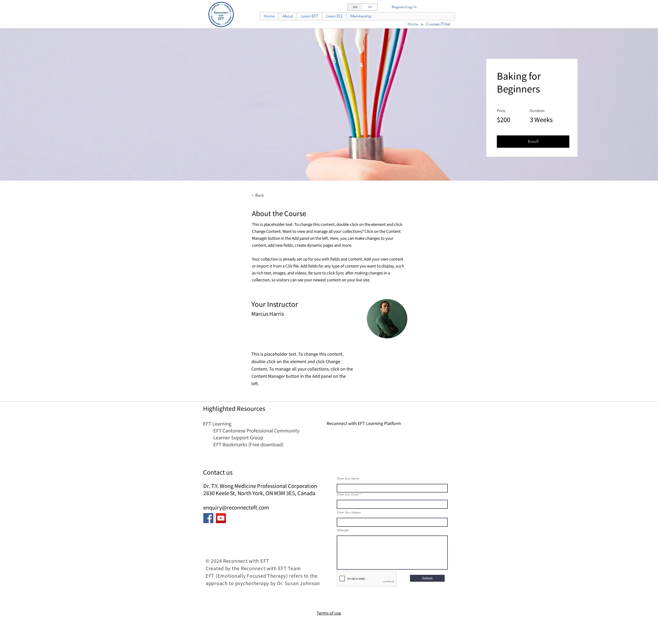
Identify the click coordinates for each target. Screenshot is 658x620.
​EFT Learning (217, 423)
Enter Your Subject (349, 512)
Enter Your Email (347, 494)
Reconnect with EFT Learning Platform (364, 423)
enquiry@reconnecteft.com (236, 507)
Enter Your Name (348, 478)
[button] (533, 141)
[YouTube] (221, 518)
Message (343, 530)
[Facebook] (208, 518)
